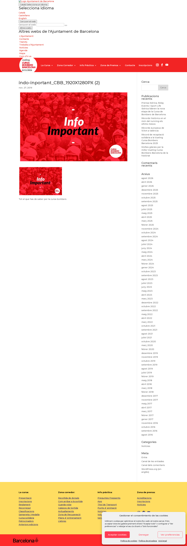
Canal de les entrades (152, 461)
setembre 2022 (149, 310)
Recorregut (25, 508)
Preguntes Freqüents (109, 498)
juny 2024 (146, 248)
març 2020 (147, 345)
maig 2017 (146, 403)
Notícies (145, 446)
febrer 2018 (147, 392)
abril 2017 (146, 407)
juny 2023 (146, 287)
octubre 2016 (148, 427)
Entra (144, 457)
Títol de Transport (107, 504)
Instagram (157, 65)
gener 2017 (147, 419)
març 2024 (147, 259)
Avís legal (162, 541)
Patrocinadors (26, 521)
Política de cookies (129, 541)
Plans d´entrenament (69, 518)
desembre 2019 (149, 353)
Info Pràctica (87, 65)
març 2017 (146, 411)
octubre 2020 (148, 341)
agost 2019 (147, 368)
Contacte (130, 65)
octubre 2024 (148, 232)
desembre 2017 (149, 396)
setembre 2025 (149, 201)
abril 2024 (146, 256)
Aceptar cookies (117, 534)
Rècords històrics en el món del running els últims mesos (153, 121)
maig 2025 (146, 213)
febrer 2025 (147, 225)
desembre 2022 (149, 302)
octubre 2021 (148, 326)
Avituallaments (66, 511)
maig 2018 (146, 380)
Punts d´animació (107, 508)
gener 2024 (147, 267)
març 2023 (147, 298)
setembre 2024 (149, 236)
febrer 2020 (147, 349)
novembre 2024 (149, 228)
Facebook (162, 65)
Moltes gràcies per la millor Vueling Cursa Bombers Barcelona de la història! (154, 151)
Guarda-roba (64, 504)
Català (33, 4)
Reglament (24, 504)
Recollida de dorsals (68, 498)
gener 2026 (147, 186)
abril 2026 (146, 182)
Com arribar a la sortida (70, 501)
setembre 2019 (149, 364)
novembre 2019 (149, 357)
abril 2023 (146, 295)
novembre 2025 (149, 193)
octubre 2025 (148, 197)
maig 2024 (147, 252)
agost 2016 (147, 434)
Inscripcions (145, 65)
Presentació (25, 498)
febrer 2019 (147, 376)
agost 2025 (147, 205)
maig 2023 (147, 291)
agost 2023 (147, 279)
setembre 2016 (149, 430)
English (23, 18)
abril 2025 (146, 217)
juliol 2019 (146, 372)
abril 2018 (146, 384)
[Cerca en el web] (66, 25)
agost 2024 (147, 240)
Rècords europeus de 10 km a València (152, 129)
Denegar (144, 534)
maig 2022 (147, 314)
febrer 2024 (147, 263)
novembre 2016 (149, 423)
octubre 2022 (148, 306)
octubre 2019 (148, 361)
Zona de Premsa (109, 65)
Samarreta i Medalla (29, 514)
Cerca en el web (27, 24)
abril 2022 (146, 318)
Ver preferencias (170, 534)
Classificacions (26, 511)
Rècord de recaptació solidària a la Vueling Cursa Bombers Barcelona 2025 (152, 139)
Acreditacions (144, 498)
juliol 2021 (146, 337)
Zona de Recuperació (69, 514)
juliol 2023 (146, 283)
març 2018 (146, 388)
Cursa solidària (26, 518)
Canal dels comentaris (153, 465)
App (100, 501)
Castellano (24, 15)
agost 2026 (147, 178)
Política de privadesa (148, 541)
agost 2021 (147, 333)
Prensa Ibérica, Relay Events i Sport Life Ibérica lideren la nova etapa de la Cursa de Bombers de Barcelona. (153, 109)
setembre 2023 (149, 275)
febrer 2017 (147, 415)
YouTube (166, 64)
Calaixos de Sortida (68, 508)
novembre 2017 (149, 399)
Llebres (62, 521)
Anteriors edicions (28, 524)
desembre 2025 (149, 190)
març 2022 (147, 322)
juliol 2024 (146, 244)
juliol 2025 (146, 209)
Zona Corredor (65, 65)
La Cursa (45, 65)
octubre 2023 (148, 271)
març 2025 (147, 221)
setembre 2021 (149, 329)
